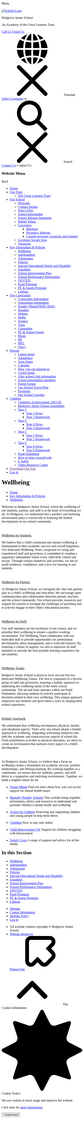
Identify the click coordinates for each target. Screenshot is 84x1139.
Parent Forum (26, 384)
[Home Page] (12, 10)
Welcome (24, 203)
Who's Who (25, 210)
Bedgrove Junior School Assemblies (41, 406)
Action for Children (22, 812)
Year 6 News (34, 446)
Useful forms (26, 372)
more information (31, 1107)
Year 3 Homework (38, 417)
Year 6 (22, 443)
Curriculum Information (33, 299)
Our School (17, 199)
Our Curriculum (20, 295)
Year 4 (22, 420)
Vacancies (24, 243)
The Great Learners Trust (34, 195)
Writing (23, 313)
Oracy (22, 347)
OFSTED (24, 280)
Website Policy (19, 916)
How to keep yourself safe (35, 457)
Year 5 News (34, 435)
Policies (23, 262)
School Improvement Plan (34, 273)
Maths (22, 317)
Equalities (24, 269)
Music (22, 336)
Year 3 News (34, 413)
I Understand (10, 1114)
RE (20, 339)
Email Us (18, 31)
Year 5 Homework (38, 439)
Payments (24, 391)
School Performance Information (39, 277)
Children (15, 398)
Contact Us (9, 165)
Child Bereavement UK (25, 829)
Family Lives (18, 840)
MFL (21, 343)
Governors (25, 225)
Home (14, 188)
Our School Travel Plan (33, 387)
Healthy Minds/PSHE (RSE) (36, 306)
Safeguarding (26, 254)
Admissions (25, 258)
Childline (16, 822)
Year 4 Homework (38, 428)
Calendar (24, 365)
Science (23, 321)
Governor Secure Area (32, 240)
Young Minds (18, 787)
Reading (23, 310)
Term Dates (25, 361)
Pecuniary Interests (38, 232)
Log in (14, 472)
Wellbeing (24, 251)
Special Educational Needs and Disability (44, 266)
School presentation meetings (36, 380)
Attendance (25, 358)
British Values (27, 221)
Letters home (26, 354)
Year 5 (22, 431)
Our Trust (16, 192)
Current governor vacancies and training (52, 236)
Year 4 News (34, 424)
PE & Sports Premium (32, 288)
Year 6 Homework (38, 450)
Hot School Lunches (31, 395)
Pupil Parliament (28, 454)
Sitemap (15, 908)
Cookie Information (22, 912)
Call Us (6, 31)
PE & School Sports (31, 332)
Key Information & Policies (27, 247)
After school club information (37, 376)
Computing (25, 328)
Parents (14, 350)
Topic (21, 325)
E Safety (23, 461)
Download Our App (23, 468)
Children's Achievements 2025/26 (39, 402)
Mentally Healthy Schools (26, 797)
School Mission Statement (34, 218)
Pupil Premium (27, 284)
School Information (30, 214)
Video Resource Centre (33, 465)
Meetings (32, 229)
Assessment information (33, 302)
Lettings (23, 291)
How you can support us (34, 369)
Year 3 (22, 409)
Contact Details (28, 207)
